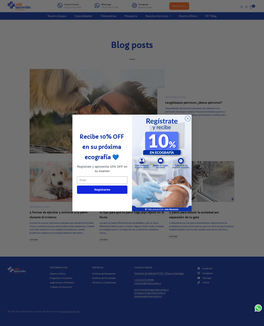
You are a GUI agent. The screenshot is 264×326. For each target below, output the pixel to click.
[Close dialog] (187, 118)
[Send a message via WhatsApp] (258, 308)
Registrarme (102, 189)
